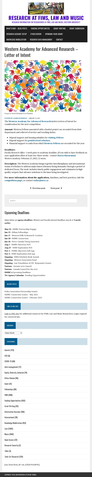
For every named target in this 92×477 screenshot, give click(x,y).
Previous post (38, 188)
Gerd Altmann (17, 113)
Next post (55, 188)
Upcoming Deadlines (22, 272)
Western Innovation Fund (25, 260)
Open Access (9, 439)
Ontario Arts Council (22, 266)
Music (7, 434)
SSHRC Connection (20, 238)
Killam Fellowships (20, 232)
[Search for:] (43, 200)
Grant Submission (76, 28)
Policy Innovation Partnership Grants (21, 291)
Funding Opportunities (40, 28)
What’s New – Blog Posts (16, 28)
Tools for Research (12, 456)
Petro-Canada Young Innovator (25, 241)
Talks (6, 451)
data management (11, 367)
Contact (59, 39)
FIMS (6, 395)
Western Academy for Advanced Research (30, 121)
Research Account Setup (16, 34)
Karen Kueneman (20, 118)
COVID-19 (8, 361)
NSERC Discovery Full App (23, 250)
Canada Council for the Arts (25, 269)
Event (6, 383)
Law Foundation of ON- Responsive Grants (32, 263)
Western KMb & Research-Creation (27, 235)
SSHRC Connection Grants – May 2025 (21, 294)
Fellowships (9, 389)
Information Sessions (12, 411)
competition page (13, 180)
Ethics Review (35, 34)
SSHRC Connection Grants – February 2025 (23, 297)
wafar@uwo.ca (40, 180)
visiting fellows (55, 137)
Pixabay (30, 113)
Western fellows (52, 143)
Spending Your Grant (54, 34)
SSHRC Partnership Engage (24, 229)
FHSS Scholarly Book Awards (26, 257)
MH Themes (32, 475)
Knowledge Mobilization (16, 39)
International (9, 417)
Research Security (11, 445)
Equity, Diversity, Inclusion (14, 372)
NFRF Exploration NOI (22, 247)
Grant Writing (59, 28)
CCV (6, 355)
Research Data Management (41, 39)
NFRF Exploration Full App (23, 253)
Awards (7, 350)
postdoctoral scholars (39, 140)
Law (6, 428)
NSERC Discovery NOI (21, 244)
